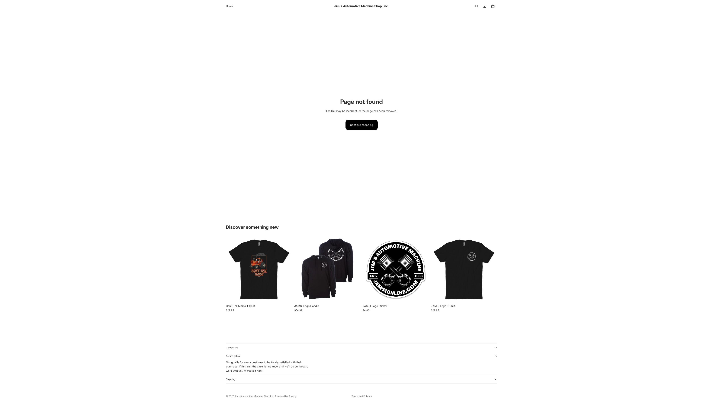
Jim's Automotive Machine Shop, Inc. (254, 396)
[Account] (484, 6)
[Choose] (286, 296)
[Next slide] (354, 269)
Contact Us (232, 347)
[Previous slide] (300, 269)
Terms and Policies (362, 396)
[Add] (422, 296)
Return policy (233, 356)
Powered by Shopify (286, 396)
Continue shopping (361, 124)
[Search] (477, 6)
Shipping (230, 379)
